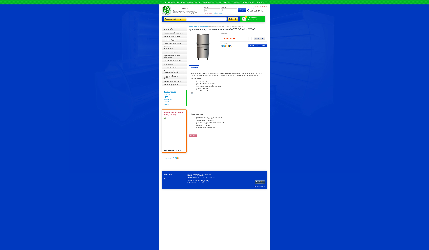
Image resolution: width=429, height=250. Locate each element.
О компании (167, 99)
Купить (258, 38)
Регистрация (261, 2)
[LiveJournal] (231, 46)
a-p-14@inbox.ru (259, 186)
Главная (166, 104)
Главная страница (248, 2)
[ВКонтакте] (173, 158)
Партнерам (181, 2)
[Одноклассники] (178, 158)
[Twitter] (176, 158)
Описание (194, 67)
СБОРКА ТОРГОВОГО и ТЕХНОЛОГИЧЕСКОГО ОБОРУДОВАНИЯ (219, 2)
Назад (192, 135)
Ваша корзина (252, 18)
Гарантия (167, 94)
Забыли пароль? (219, 13)
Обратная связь (192, 2)
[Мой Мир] (229, 46)
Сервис (166, 97)
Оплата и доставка (169, 2)
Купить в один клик (257, 45)
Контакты (167, 101)
